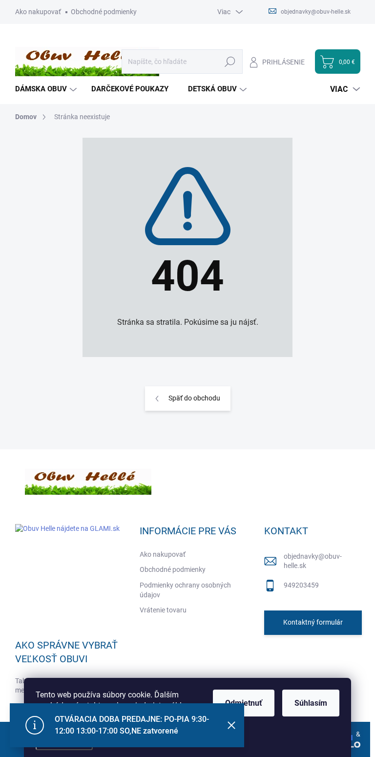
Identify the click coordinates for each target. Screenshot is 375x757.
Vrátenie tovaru (163, 610)
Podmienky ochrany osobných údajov (185, 590)
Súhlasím (310, 703)
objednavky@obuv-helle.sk (313, 561)
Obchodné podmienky (104, 12)
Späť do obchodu (194, 398)
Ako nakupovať (38, 12)
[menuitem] (47, 89)
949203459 (301, 585)
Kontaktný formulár (313, 622)
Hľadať (230, 61)
